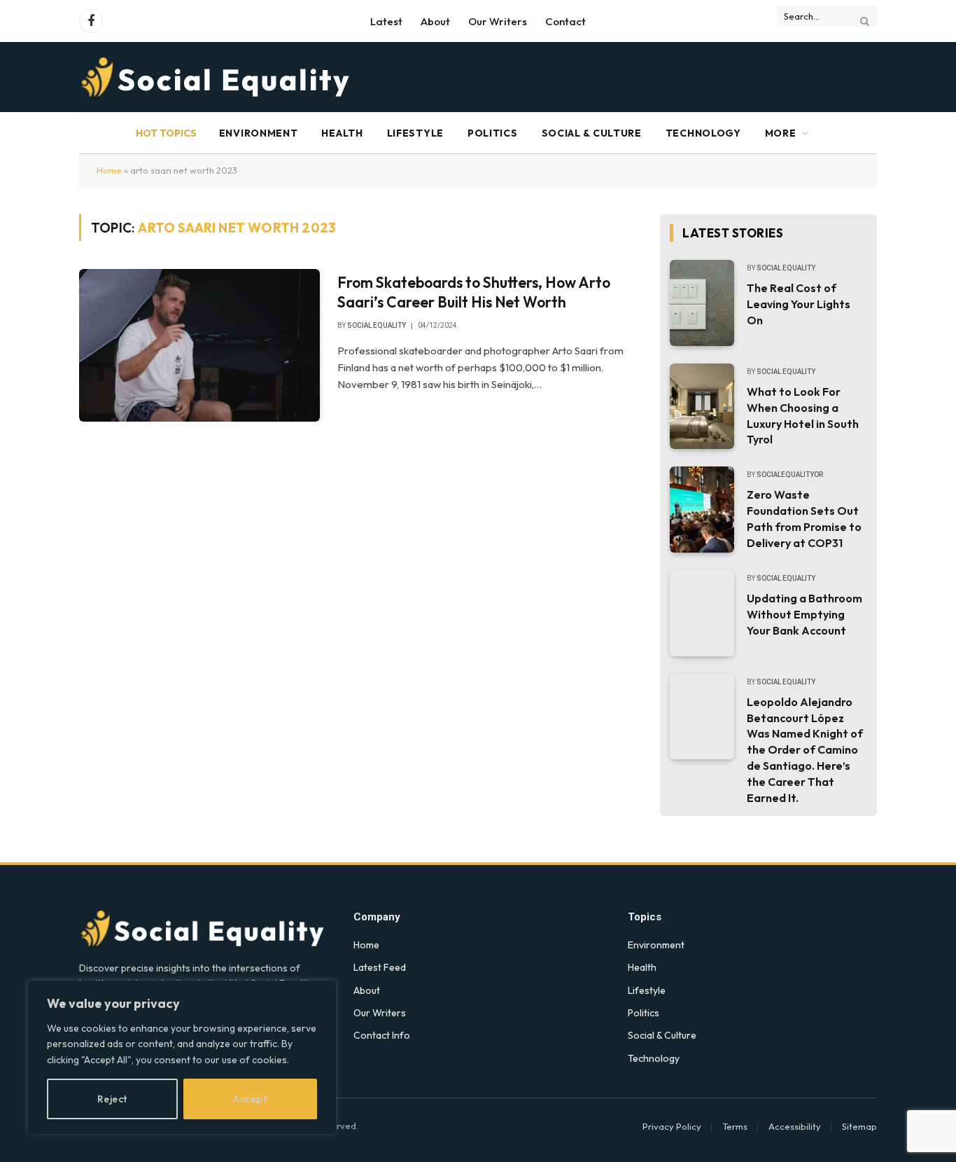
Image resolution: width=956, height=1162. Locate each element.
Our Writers (497, 21)
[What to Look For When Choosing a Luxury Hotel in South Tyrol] (702, 407)
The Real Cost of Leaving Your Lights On (798, 304)
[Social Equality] (216, 77)
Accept (250, 1099)
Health (342, 133)
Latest (386, 21)
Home (109, 170)
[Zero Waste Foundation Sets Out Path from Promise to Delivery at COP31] (702, 509)
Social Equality (376, 325)
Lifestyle (415, 133)
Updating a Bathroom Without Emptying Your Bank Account (804, 614)
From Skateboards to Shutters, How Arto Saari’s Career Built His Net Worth (473, 292)
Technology (703, 133)
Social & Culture (592, 133)
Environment (258, 133)
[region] (182, 1057)
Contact (565, 21)
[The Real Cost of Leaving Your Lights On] (702, 303)
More (780, 133)
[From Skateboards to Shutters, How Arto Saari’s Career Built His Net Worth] (199, 345)
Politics (493, 133)
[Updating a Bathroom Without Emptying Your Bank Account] (702, 613)
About (435, 21)
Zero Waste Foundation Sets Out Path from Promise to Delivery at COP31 (804, 518)
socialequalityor (790, 474)
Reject (112, 1099)
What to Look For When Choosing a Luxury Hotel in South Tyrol (803, 416)
